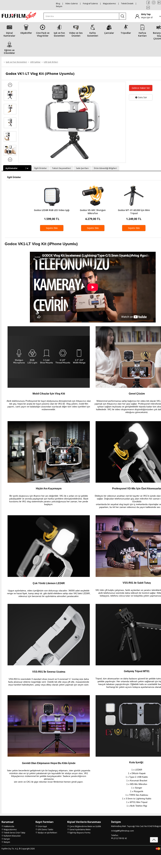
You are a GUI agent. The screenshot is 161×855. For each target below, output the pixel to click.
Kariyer (7, 839)
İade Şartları (82, 168)
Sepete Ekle (52, 227)
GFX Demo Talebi (45, 829)
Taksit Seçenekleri (61, 168)
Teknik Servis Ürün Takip (14, 832)
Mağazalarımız (109, 3)
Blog (58, 3)
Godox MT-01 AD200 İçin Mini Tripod (134, 212)
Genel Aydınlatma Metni (80, 829)
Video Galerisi (71, 3)
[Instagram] (153, 2)
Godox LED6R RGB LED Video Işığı (51, 210)
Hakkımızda (9, 826)
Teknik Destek (127, 3)
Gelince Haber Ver (141, 87)
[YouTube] (159, 2)
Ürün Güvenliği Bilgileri (105, 168)
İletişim (59, 6)
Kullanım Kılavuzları (12, 835)
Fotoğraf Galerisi (90, 3)
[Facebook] (148, 2)
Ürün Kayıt (42, 826)
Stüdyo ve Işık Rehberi (47, 832)
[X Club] (148, 7)
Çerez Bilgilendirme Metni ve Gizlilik (85, 826)
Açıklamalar (12, 168)
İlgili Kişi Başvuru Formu (79, 832)
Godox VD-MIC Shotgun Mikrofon (93, 212)
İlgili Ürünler (40, 168)
